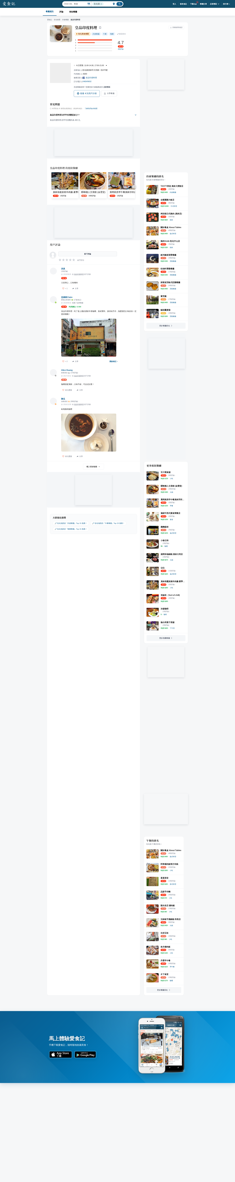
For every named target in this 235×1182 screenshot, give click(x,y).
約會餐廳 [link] (96, 34)
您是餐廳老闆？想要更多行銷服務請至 (92, 87)
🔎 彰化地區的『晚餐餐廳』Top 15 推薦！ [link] (71, 529)
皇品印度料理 (86, 27)
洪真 (63, 269)
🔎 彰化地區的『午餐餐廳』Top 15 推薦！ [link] (108, 523)
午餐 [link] (105, 34)
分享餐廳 (111, 93)
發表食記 (183, 4)
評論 (61, 12)
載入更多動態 (92, 467)
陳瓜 (63, 399)
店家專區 (213, 4)
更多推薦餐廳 (164, 638)
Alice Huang (67, 370)
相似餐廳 (73, 12)
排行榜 (225, 4)
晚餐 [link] (112, 34)
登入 (174, 4)
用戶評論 (55, 244)
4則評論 (120, 49)
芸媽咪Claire (66, 297)
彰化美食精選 (83, 34)
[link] (173, 192)
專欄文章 (203, 4)
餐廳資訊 (50, 11)
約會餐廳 (65, 20)
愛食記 (49, 20)
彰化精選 (57, 20)
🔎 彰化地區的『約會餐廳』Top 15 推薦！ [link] (71, 523)
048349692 (87, 81)
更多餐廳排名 (164, 326)
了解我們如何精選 (91, 108)
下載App (193, 4)
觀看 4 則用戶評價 (88, 93)
